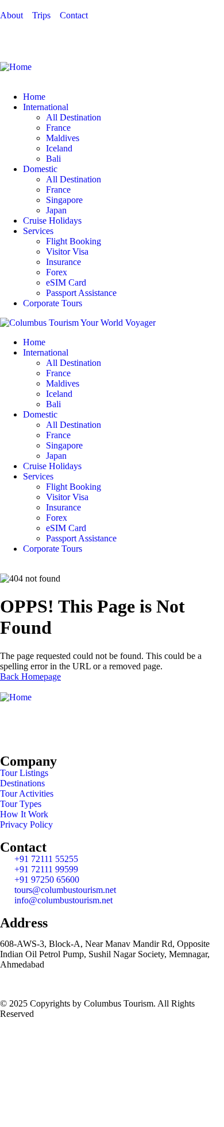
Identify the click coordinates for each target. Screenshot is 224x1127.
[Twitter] (45, 35)
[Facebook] (14, 35)
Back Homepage (30, 676)
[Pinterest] (107, 35)
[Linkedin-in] (76, 727)
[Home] (16, 67)
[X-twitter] (45, 727)
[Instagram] (76, 35)
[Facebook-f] (14, 727)
